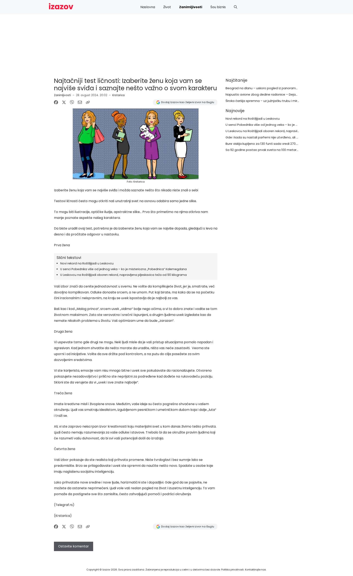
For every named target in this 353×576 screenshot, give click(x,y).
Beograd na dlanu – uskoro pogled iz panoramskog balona (270, 88)
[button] (235, 7)
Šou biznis (218, 7)
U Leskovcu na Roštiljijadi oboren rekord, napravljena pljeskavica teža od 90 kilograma (123, 275)
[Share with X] (64, 102)
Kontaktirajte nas (255, 569)
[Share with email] (80, 102)
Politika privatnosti (232, 569)
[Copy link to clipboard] (88, 102)
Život (167, 7)
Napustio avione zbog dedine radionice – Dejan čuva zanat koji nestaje (279, 94)
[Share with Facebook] (56, 102)
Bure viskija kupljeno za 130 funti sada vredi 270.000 (264, 143)
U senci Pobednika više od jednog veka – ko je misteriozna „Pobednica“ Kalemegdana (123, 269)
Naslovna (147, 7)
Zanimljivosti (190, 7)
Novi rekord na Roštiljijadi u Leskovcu (87, 263)
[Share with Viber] (72, 102)
